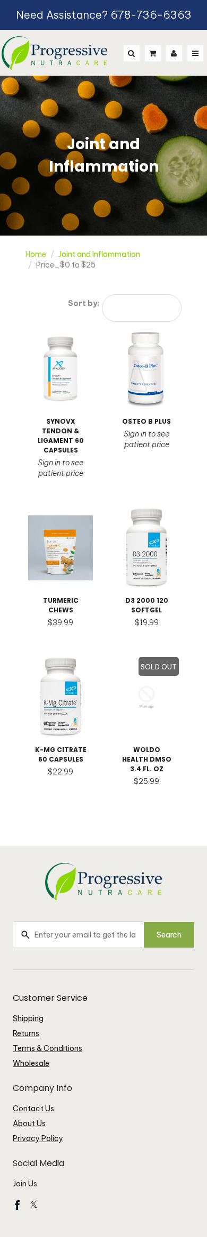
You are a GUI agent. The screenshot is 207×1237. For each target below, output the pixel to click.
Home (35, 254)
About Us (29, 1123)
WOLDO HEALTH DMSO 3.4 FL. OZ (146, 759)
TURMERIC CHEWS (61, 605)
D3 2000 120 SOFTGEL (146, 605)
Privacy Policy (38, 1138)
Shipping (28, 1018)
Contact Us (33, 1108)
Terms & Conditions (47, 1048)
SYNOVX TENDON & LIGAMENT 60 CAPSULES (61, 436)
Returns (26, 1033)
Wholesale (31, 1063)
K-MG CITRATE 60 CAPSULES (61, 754)
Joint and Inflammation (99, 254)
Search (169, 935)
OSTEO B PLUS (146, 421)
